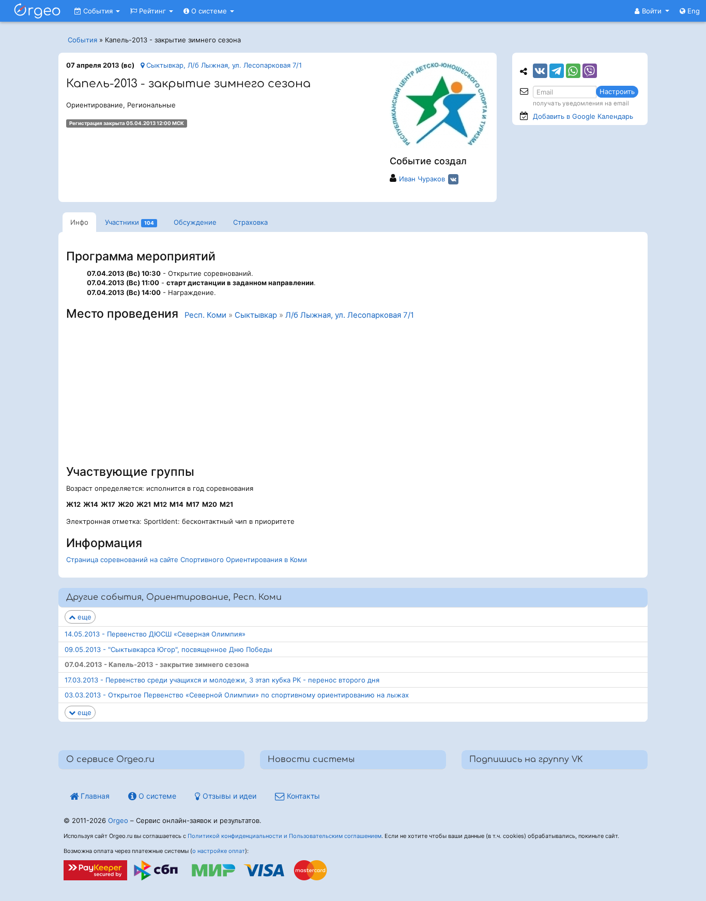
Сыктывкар (256, 315)
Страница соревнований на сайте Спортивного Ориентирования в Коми (186, 559)
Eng (692, 11)
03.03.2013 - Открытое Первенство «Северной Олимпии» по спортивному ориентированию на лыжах (237, 695)
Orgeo (118, 820)
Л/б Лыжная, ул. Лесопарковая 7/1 (349, 315)
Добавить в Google (583, 116)
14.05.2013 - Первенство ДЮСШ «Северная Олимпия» (155, 634)
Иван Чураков (422, 179)
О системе (209, 11)
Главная (94, 795)
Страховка (250, 222)
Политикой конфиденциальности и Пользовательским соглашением (284, 836)
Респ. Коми (205, 315)
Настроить (617, 91)
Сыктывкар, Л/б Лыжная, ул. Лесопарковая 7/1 (223, 65)
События (98, 11)
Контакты (302, 795)
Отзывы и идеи (228, 795)
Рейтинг (152, 11)
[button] (652, 11)
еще (83, 617)
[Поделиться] (540, 71)
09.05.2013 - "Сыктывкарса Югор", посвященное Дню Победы (168, 649)
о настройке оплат (218, 851)
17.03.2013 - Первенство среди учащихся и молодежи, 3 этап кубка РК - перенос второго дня (222, 680)
